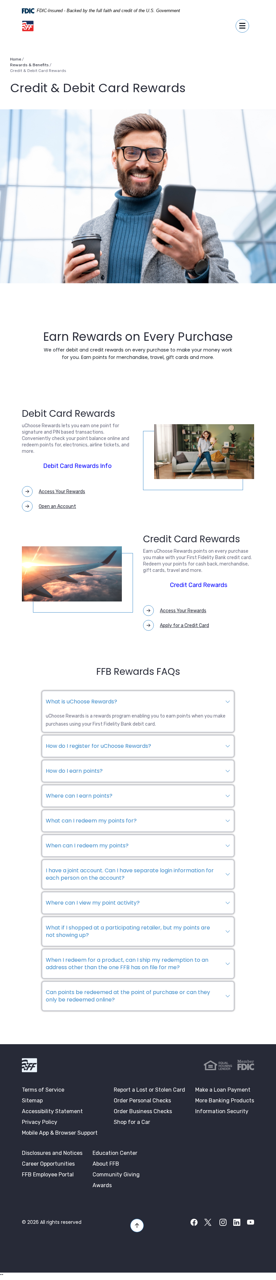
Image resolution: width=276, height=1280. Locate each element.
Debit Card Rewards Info (77, 466)
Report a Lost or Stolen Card (149, 1090)
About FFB (106, 1164)
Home (15, 59)
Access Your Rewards (62, 492)
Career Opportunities (48, 1164)
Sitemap (32, 1100)
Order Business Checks (143, 1111)
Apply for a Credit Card (184, 625)
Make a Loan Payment (222, 1090)
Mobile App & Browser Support (60, 1133)
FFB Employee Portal (48, 1174)
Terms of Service (43, 1090)
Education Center (115, 1153)
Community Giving (116, 1174)
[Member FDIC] (245, 1065)
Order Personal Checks (142, 1100)
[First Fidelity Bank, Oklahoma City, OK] (28, 26)
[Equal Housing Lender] (218, 1065)
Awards (102, 1185)
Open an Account (57, 506)
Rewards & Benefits (29, 65)
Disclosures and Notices (52, 1153)
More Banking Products (224, 1100)
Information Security (221, 1111)
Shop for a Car (132, 1122)
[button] (138, 701)
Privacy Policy (39, 1122)
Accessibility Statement (52, 1111)
